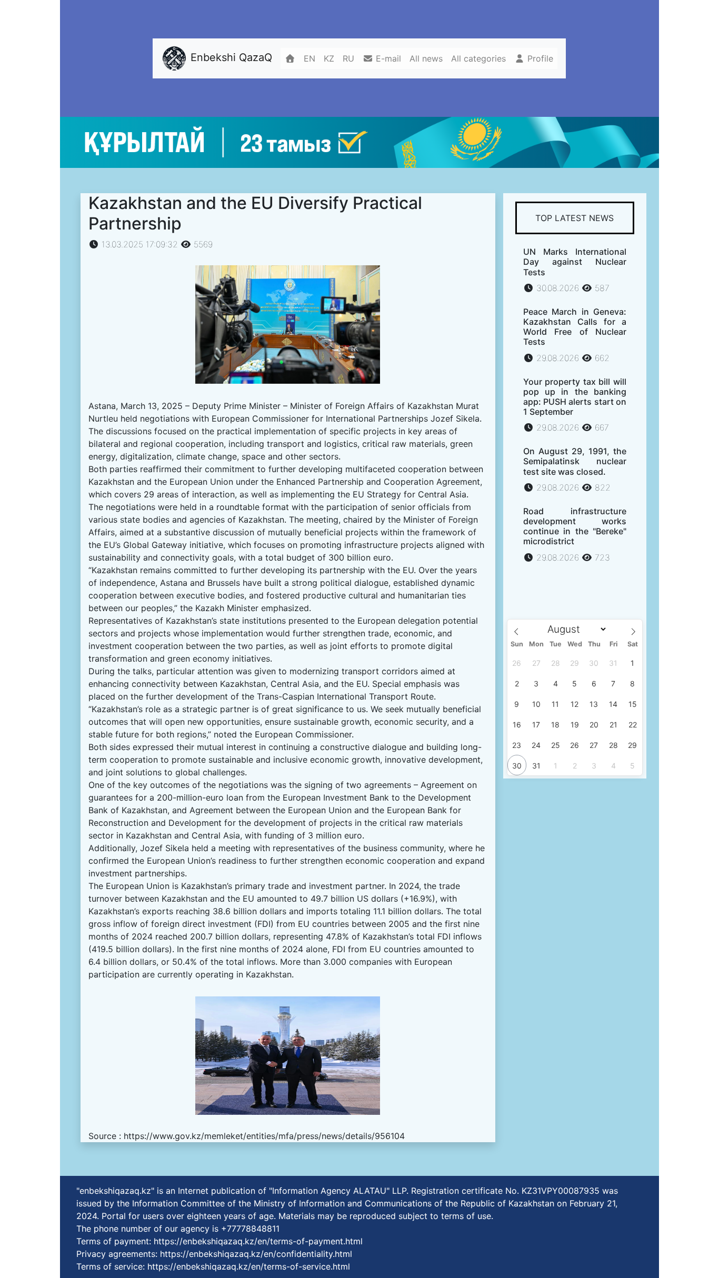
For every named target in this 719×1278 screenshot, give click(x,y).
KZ (329, 58)
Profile (539, 58)
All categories (478, 58)
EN (309, 58)
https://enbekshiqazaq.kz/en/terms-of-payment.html (258, 1241)
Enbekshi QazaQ (229, 57)
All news (426, 58)
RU (348, 58)
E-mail (387, 58)
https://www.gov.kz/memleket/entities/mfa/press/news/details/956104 (264, 1136)
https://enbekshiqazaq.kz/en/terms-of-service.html (248, 1266)
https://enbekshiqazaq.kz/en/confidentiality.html (256, 1254)
